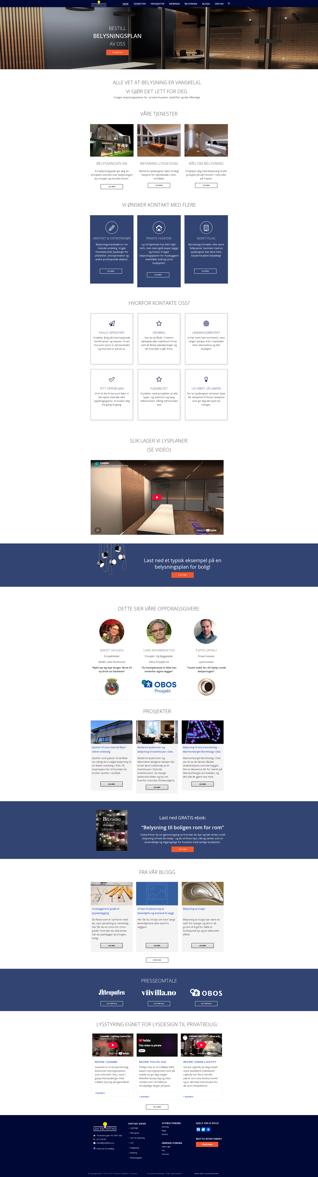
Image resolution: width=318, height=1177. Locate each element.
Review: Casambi (106, 1062)
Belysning (191, 3)
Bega (164, 1130)
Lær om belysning (137, 1138)
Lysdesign (134, 1128)
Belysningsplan (136, 1158)
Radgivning (134, 1148)
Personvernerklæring (155, 1173)
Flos (163, 1150)
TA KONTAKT (117, 52)
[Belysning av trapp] (203, 893)
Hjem (125, 3)
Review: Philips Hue (152, 1062)
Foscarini (165, 1154)
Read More (100, 1093)
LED (132, 1143)
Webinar (174, 3)
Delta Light (166, 1147)
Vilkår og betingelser (174, 1173)
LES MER (111, 784)
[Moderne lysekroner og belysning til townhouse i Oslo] (157, 732)
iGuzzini (165, 1134)
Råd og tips (134, 1133)
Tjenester (139, 3)
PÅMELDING (207, 1144)
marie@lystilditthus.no (105, 1143)
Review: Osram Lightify (199, 1062)
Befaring (133, 1153)
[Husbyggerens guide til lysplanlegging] (112, 893)
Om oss (219, 3)
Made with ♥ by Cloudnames (207, 1173)
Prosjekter (157, 3)
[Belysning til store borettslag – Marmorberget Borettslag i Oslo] (203, 732)
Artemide (165, 1127)
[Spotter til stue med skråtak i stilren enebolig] (112, 732)
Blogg (206, 3)
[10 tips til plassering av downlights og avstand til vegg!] (157, 893)
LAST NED (183, 575)
